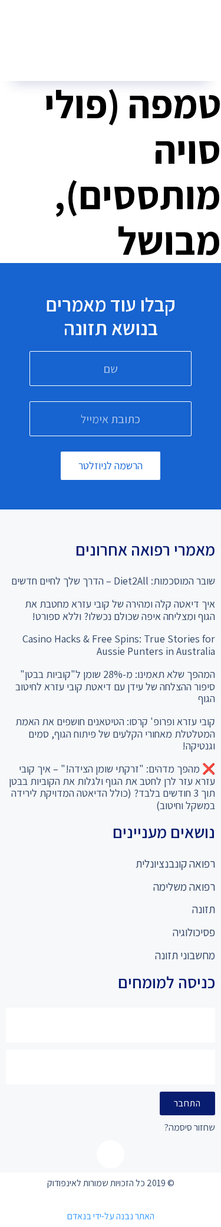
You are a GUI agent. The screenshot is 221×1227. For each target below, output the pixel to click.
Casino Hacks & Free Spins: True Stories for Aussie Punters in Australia (118, 645)
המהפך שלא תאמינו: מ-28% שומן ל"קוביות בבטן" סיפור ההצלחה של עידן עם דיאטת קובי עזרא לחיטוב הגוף (115, 686)
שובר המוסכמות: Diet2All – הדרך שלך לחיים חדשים (113, 580)
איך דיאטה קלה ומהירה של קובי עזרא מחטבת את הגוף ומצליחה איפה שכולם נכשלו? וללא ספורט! (120, 610)
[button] (106, 59)
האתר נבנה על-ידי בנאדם (110, 1216)
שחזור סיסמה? (189, 1128)
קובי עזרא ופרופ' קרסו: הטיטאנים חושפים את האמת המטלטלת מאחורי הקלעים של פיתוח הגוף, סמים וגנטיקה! (115, 733)
